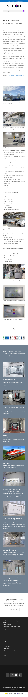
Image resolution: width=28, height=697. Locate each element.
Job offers (6, 648)
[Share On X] (10, 338)
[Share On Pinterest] (15, 338)
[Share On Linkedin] (6, 338)
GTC (5, 639)
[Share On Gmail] (19, 338)
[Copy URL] (21, 338)
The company (7, 646)
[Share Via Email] (17, 338)
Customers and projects (9, 650)
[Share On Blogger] (12, 338)
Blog (5, 655)
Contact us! (14, 609)
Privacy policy (7, 641)
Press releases (7, 658)
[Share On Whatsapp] (3, 338)
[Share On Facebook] (8, 338)
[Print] (23, 338)
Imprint (5, 636)
